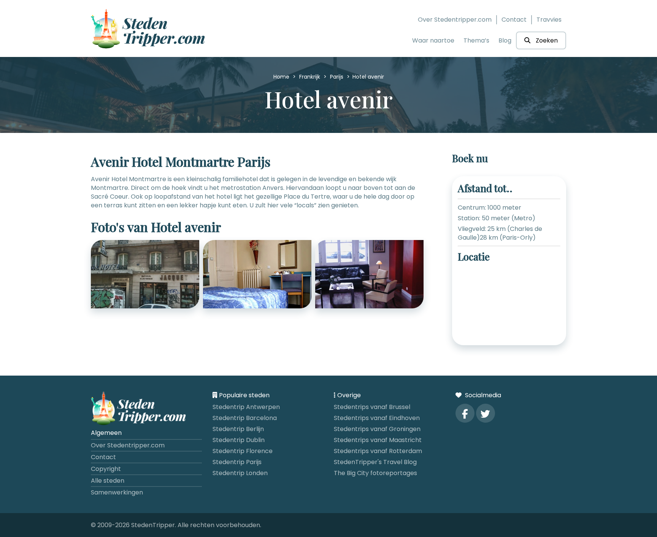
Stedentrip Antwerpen (246, 407)
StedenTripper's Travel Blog (375, 462)
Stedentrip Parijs (237, 462)
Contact (514, 19)
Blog (504, 40)
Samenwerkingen (117, 492)
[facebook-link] (464, 413)
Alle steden (107, 480)
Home (282, 77)
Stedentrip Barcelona (245, 418)
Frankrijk (310, 77)
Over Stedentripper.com (455, 19)
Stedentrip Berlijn (238, 429)
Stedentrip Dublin (239, 440)
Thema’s (476, 40)
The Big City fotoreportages (375, 473)
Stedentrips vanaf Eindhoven (377, 418)
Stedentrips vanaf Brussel (372, 407)
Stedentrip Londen (240, 473)
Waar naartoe (433, 40)
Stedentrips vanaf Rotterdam (378, 451)
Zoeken (546, 40)
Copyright (106, 468)
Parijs (337, 77)
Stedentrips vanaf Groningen (377, 429)
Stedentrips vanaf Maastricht (378, 440)
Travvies (549, 19)
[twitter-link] (485, 413)
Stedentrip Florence (243, 451)
